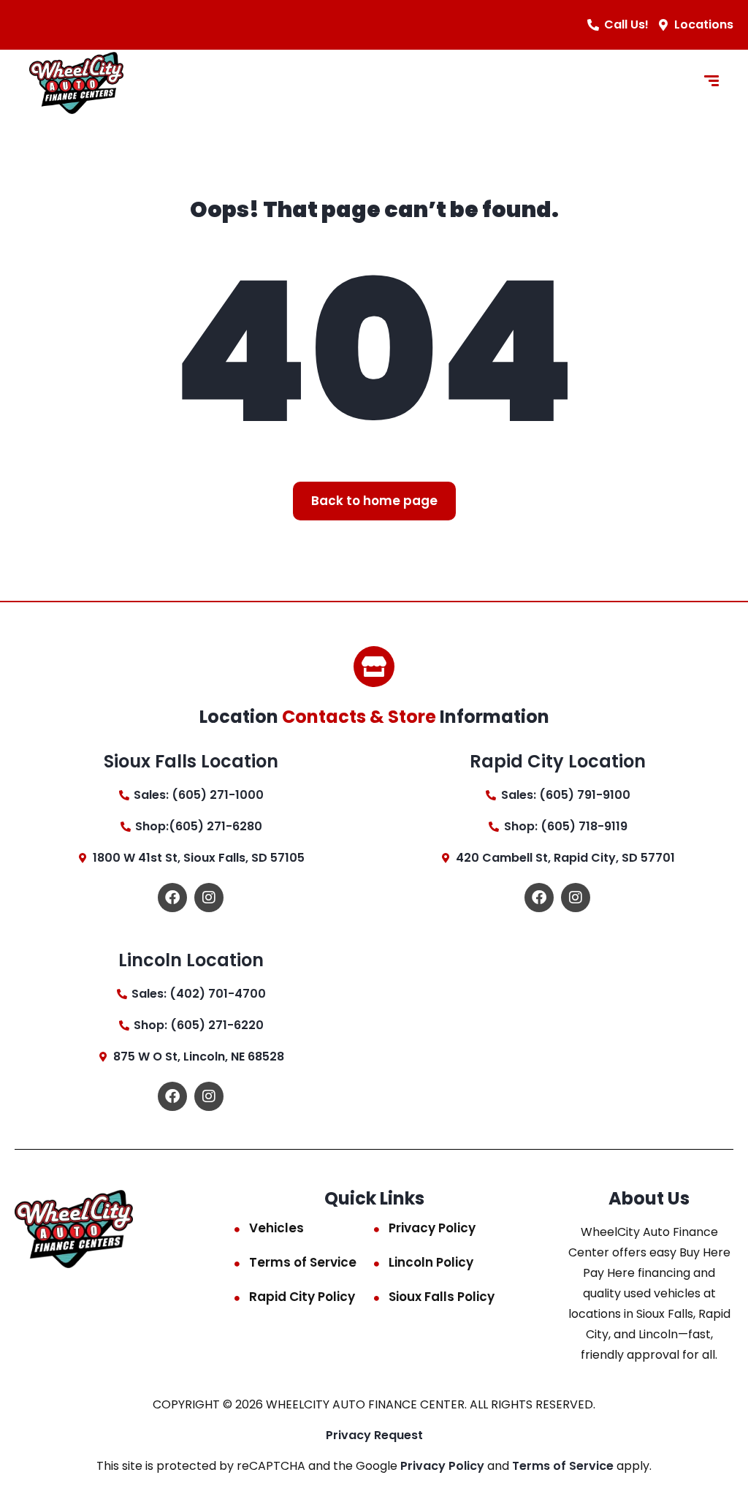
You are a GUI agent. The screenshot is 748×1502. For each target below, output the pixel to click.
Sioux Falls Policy (442, 1296)
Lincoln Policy (431, 1262)
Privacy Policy (432, 1228)
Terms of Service (302, 1262)
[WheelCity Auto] (76, 83)
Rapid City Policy (302, 1296)
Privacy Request (374, 1435)
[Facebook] (172, 897)
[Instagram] (209, 897)
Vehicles (276, 1228)
